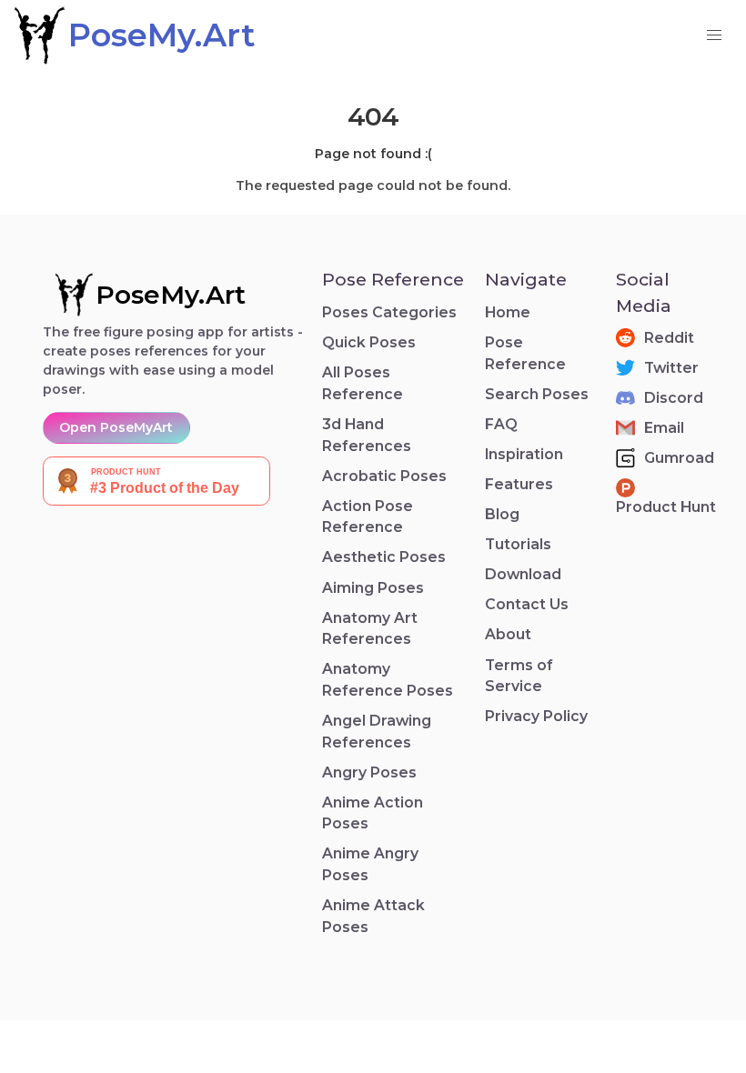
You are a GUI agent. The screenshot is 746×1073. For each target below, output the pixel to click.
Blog (502, 514)
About (508, 634)
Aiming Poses (373, 588)
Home (507, 312)
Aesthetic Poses (384, 557)
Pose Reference (525, 353)
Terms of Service (519, 676)
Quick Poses (369, 342)
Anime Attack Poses (373, 916)
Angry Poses (369, 772)
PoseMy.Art (171, 294)
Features (519, 484)
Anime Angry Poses (370, 864)
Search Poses (537, 394)
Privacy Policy (536, 716)
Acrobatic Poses (384, 476)
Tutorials (518, 544)
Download (523, 574)
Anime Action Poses (372, 813)
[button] (714, 35)
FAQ (501, 424)
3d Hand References (366, 435)
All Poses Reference (362, 383)
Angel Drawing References (376, 731)
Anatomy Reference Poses (387, 679)
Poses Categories (389, 312)
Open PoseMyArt (116, 427)
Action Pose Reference (367, 516)
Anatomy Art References (370, 628)
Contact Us (527, 604)
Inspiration (524, 454)
